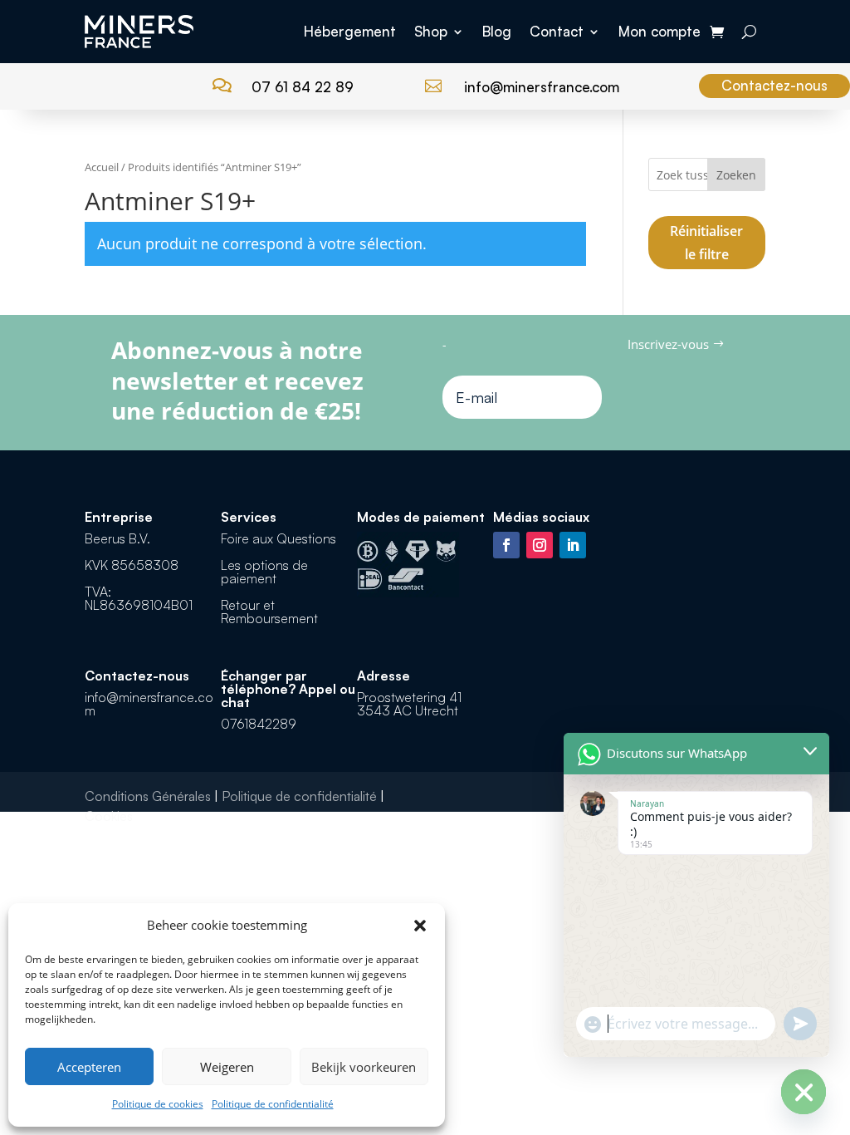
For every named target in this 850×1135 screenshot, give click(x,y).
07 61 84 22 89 (303, 87)
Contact (557, 31)
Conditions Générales (148, 796)
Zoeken (736, 175)
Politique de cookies (157, 1104)
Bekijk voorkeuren (363, 1067)
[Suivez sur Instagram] (539, 545)
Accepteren (89, 1067)
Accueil (102, 167)
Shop (430, 31)
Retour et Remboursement (269, 611)
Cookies (109, 816)
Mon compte (659, 31)
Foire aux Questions (278, 538)
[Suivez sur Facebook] (506, 545)
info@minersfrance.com (541, 87)
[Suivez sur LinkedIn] (572, 545)
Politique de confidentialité (273, 1104)
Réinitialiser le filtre (706, 242)
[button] (420, 925)
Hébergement (350, 31)
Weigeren (227, 1067)
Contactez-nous (774, 85)
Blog (496, 31)
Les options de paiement (264, 572)
